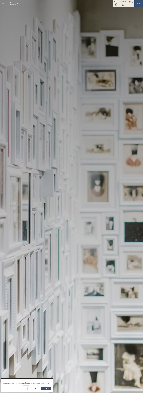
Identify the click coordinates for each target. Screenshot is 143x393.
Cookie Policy (26, 385)
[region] (27, 385)
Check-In (116, 1)
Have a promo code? (131, 2)
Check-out (123, 1)
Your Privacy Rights (34, 388)
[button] (3, 3)
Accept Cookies (46, 388)
